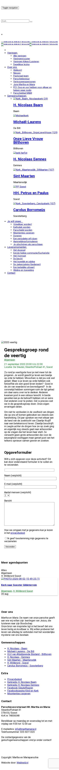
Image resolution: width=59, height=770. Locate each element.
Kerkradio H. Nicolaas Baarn (21, 682)
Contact (11, 272)
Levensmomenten (16, 247)
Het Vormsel (19, 255)
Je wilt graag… (14, 221)
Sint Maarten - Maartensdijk (21, 660)
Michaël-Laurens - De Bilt (20, 651)
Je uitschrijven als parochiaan (28, 244)
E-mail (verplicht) (13, 484)
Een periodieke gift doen (25, 238)
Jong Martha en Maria (24, 84)
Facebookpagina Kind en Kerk (23, 690)
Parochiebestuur (21, 78)
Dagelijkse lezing (21, 64)
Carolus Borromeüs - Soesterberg (25, 665)
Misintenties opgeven (23, 233)
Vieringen (12, 52)
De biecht (18, 258)
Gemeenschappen (16, 95)
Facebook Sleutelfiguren (20, 687)
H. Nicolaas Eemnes (29, 159)
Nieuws (17, 73)
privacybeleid (18, 533)
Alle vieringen (19, 55)
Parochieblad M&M (22, 93)
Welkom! (17, 70)
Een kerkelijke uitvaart (23, 267)
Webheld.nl (22, 762)
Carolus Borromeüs (29, 210)
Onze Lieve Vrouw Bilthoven (28, 140)
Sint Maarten (24, 176)
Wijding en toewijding (23, 270)
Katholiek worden (21, 227)
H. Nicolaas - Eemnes (18, 657)
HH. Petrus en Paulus (31, 193)
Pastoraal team (21, 76)
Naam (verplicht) (12, 475)
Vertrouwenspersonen (24, 81)
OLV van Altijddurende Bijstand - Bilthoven (29, 654)
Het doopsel (19, 250)
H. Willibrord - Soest (18, 662)
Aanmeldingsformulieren (25, 241)
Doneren (17, 235)
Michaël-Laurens (27, 122)
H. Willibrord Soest (23, 591)
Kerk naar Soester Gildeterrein (19, 585)
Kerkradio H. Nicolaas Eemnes (23, 685)
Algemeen (9, 359)
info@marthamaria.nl (25, 729)
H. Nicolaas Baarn (28, 105)
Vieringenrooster (21, 58)
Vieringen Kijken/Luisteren (26, 61)
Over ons (12, 67)
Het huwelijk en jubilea (24, 261)
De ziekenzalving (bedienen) (27, 264)
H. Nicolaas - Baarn (17, 648)
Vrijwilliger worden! (22, 224)
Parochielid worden (22, 230)
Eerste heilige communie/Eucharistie (31, 253)
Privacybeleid (14, 679)
